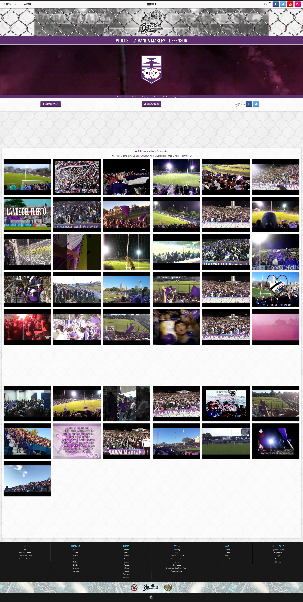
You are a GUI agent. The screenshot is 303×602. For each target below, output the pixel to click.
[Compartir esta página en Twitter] (256, 103)
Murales (76, 571)
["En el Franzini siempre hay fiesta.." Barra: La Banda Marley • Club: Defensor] (176, 177)
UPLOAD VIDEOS (153, 103)
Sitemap (278, 562)
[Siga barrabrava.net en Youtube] (290, 3)
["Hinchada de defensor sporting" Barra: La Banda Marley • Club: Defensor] (77, 177)
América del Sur (131, 97)
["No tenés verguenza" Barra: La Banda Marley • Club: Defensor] (126, 403)
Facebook (227, 550)
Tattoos (75, 562)
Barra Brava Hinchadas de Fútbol (151, 22)
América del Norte (25, 556)
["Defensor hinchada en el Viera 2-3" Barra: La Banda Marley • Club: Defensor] (275, 403)
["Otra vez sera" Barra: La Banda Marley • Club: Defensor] (226, 177)
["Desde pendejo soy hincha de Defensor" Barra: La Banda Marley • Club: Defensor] (275, 327)
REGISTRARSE (11, 4)
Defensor (155, 97)
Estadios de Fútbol (177, 556)
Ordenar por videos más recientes (152, 151)
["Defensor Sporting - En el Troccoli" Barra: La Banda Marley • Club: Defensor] (77, 289)
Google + (227, 556)
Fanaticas (75, 568)
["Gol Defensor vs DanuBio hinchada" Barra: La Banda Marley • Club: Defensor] (77, 403)
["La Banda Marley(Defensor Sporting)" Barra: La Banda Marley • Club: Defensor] (77, 214)
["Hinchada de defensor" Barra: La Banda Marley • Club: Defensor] (176, 289)
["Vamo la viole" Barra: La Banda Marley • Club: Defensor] (176, 441)
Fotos (76, 553)
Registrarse (278, 553)
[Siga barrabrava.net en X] (283, 3)
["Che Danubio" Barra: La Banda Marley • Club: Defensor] (275, 289)
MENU (153, 4)
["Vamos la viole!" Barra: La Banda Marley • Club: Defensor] (126, 252)
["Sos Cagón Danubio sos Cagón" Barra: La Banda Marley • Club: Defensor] (176, 252)
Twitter (227, 553)
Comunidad (227, 559)
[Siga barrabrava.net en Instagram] (298, 3)
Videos (75, 550)
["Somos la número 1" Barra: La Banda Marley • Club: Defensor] (77, 441)
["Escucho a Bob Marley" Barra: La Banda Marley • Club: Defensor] (77, 252)
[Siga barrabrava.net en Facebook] (276, 3)
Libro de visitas (176, 559)
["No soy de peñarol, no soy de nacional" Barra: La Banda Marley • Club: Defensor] (27, 214)
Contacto (277, 559)
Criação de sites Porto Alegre (177, 568)
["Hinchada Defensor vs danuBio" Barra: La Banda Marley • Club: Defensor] (275, 214)
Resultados (177, 565)
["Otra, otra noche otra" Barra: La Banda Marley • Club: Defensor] (275, 252)
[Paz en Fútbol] (134, 587)
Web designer (177, 571)
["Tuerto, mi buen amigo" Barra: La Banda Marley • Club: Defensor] (226, 403)
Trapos (75, 559)
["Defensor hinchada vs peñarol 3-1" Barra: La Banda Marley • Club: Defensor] (27, 177)
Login (278, 556)
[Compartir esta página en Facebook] (249, 103)
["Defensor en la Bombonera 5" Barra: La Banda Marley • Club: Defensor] (176, 327)
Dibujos (75, 565)
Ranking (177, 550)
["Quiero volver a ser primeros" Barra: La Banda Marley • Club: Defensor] (27, 289)
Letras (75, 556)
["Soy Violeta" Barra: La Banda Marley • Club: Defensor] (126, 214)
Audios (126, 556)
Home (118, 97)
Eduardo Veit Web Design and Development (151, 597)
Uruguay (144, 97)
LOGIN (28, 4)
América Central (25, 553)
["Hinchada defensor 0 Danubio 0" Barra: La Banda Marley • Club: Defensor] (176, 214)
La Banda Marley (169, 97)
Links (126, 559)
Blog (176, 553)
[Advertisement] (151, 129)
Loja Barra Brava (278, 550)
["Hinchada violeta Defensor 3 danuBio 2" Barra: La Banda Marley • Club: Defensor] (126, 289)
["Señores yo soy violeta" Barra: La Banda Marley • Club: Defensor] (275, 441)
